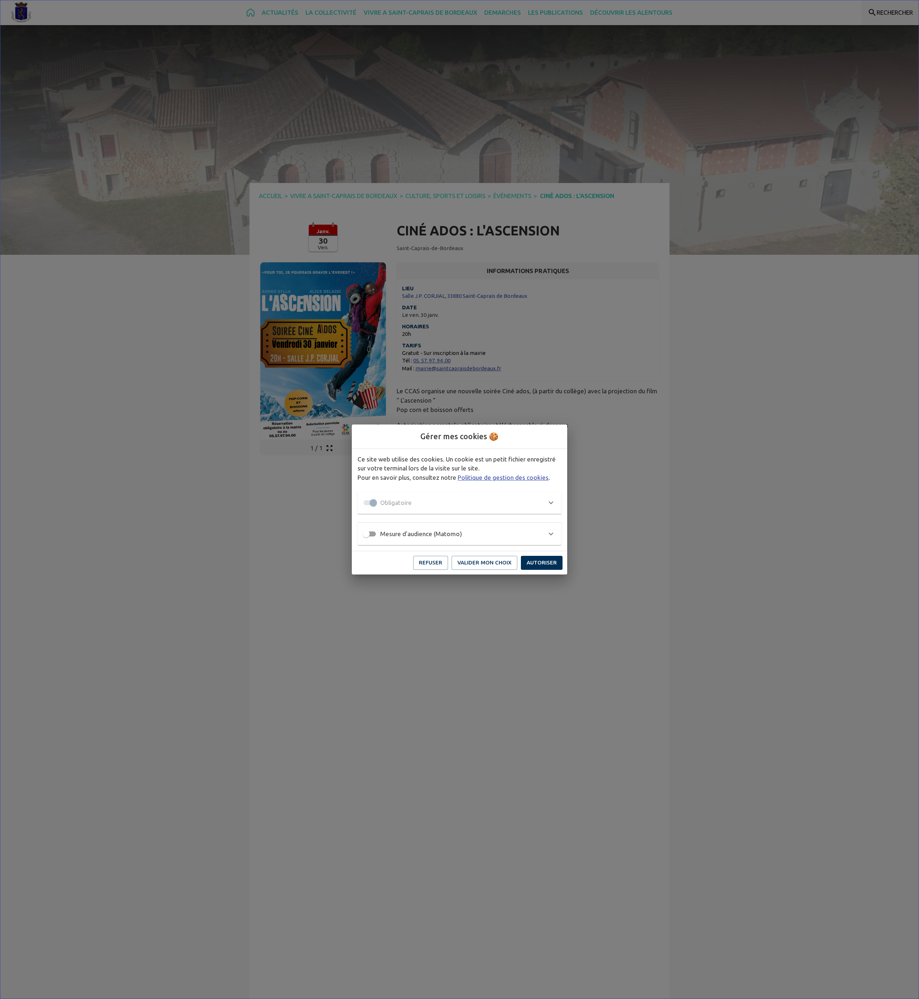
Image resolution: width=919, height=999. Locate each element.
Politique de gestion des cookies (503, 477)
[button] (459, 503)
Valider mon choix (484, 562)
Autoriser (542, 562)
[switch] (366, 534)
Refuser (430, 562)
